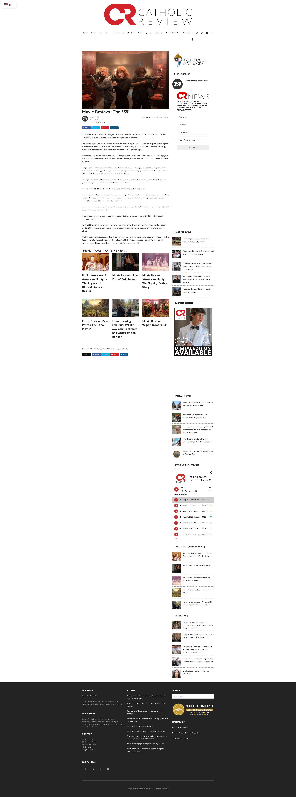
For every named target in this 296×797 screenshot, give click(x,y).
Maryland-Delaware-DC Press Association (185, 733)
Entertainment (118, 33)
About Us (130, 33)
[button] (211, 33)
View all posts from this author (196, 80)
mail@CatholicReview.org (90, 749)
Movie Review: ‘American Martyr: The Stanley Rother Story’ (196, 579)
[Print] (83, 354)
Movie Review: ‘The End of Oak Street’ (197, 565)
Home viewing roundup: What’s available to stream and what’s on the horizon (124, 328)
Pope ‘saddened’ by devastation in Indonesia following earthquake (195, 416)
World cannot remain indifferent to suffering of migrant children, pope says (197, 440)
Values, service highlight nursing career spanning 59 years (145, 743)
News (93, 33)
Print (85, 355)
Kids (151, 33)
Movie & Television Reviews (160, 117)
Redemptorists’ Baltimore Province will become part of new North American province (197, 279)
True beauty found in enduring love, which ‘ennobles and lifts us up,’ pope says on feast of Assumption (198, 429)
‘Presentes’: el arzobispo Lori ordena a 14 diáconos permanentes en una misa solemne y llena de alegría (198, 649)
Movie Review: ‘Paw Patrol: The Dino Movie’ (95, 325)
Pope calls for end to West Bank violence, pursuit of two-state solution (198, 403)
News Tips (160, 33)
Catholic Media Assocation (181, 727)
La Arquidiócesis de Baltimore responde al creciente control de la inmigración (198, 635)
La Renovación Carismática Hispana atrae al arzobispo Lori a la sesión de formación (198, 660)
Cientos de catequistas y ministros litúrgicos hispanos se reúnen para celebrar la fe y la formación (198, 625)
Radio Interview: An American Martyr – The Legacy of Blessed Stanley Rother (95, 283)
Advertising (142, 33)
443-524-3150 (86, 747)
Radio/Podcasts (172, 33)
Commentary (104, 33)
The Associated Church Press (181, 738)
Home (85, 33)
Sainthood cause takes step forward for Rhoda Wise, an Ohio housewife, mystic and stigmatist (197, 266)
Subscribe (187, 33)
